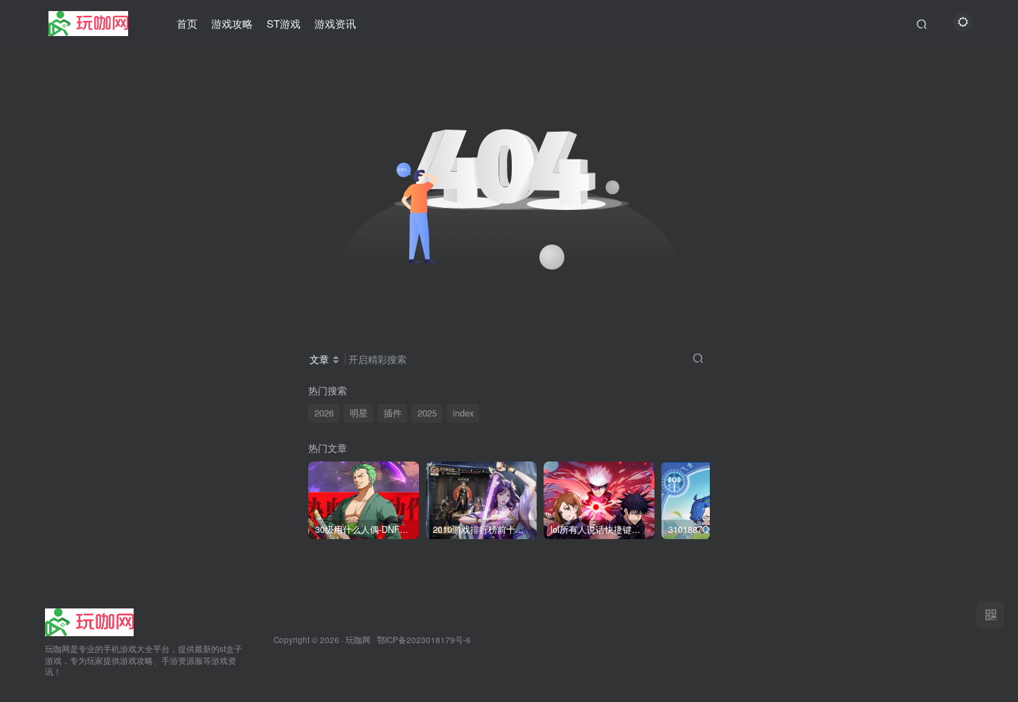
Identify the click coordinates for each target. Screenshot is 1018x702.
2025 (427, 413)
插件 (393, 413)
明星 (359, 413)
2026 (324, 413)
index (463, 413)
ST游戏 (284, 23)
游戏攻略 (232, 23)
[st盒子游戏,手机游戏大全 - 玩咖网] (89, 620)
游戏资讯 (335, 23)
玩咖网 (358, 639)
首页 (187, 23)
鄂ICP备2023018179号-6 (424, 639)
